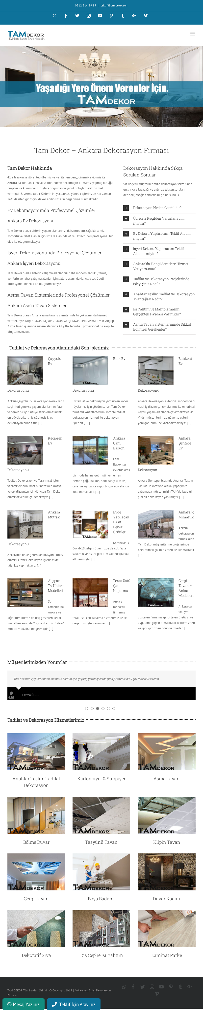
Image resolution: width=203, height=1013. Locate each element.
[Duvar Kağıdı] (167, 856)
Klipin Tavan (166, 842)
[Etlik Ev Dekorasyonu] (90, 370)
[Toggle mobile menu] (193, 33)
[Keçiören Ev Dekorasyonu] (25, 450)
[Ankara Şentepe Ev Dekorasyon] (156, 450)
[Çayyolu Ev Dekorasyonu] (25, 370)
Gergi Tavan (36, 899)
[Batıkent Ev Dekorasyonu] (156, 370)
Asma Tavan (166, 778)
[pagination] (86, 708)
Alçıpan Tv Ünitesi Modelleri (56, 585)
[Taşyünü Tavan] (101, 799)
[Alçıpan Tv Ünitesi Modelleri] (25, 592)
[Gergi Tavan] (36, 856)
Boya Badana (101, 899)
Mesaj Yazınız (26, 1004)
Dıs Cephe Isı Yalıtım (101, 955)
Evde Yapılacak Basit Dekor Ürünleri (121, 522)
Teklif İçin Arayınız (77, 1004)
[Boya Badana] (101, 856)
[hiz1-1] (36, 736)
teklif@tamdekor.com (114, 5)
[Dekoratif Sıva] (36, 913)
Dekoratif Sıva (36, 955)
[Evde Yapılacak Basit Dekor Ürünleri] (90, 524)
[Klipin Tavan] (167, 799)
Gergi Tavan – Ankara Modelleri (186, 588)
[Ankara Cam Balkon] (90, 450)
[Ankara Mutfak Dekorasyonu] (25, 524)
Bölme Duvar (36, 842)
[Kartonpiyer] (101, 736)
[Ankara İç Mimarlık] (156, 524)
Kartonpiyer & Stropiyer (101, 778)
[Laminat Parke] (167, 913)
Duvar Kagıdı (166, 899)
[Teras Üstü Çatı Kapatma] (90, 592)
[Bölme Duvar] (36, 799)
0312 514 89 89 (86, 5)
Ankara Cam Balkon (119, 443)
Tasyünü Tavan (101, 842)
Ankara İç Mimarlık (186, 514)
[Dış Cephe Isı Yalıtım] (101, 913)
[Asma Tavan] (167, 736)
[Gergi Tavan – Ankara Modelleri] (156, 592)
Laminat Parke (167, 955)
